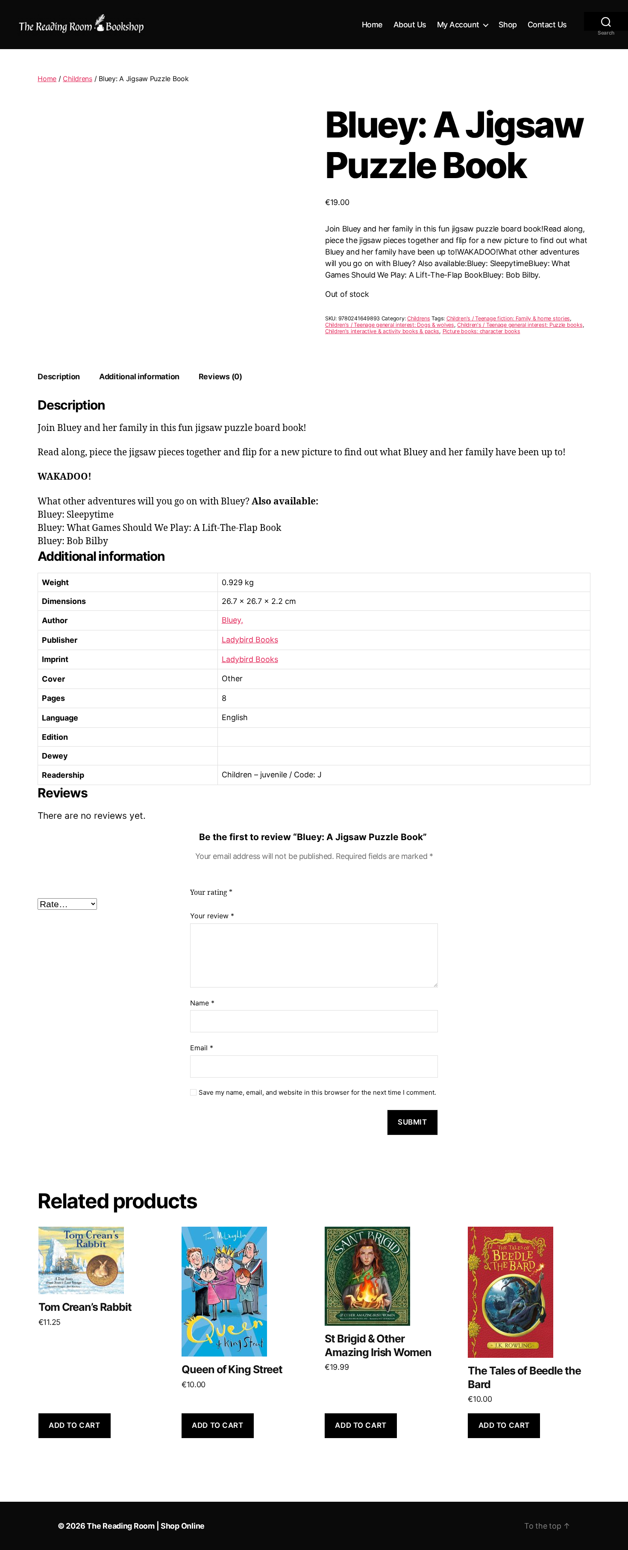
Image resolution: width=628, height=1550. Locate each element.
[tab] (59, 376)
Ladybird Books (250, 639)
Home (372, 24)
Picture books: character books (481, 331)
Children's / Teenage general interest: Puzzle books (519, 325)
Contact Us (547, 24)
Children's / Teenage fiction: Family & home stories (508, 318)
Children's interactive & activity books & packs (382, 331)
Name (202, 1003)
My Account (458, 24)
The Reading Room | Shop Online (146, 1525)
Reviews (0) (220, 376)
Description (59, 376)
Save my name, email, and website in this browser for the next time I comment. (317, 1092)
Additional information (139, 376)
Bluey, (232, 619)
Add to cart (74, 1425)
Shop (508, 24)
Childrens (77, 78)
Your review (212, 915)
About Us (409, 24)
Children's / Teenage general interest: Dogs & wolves (389, 325)
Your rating (211, 892)
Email (201, 1047)
